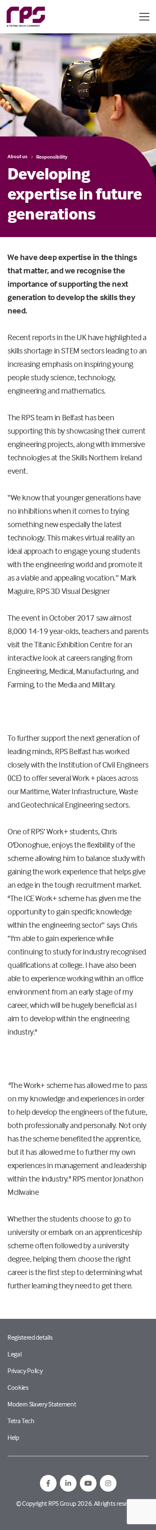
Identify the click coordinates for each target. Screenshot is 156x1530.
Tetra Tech (21, 1420)
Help (13, 1437)
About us (17, 156)
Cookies (18, 1387)
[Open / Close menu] (144, 16)
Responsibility (51, 157)
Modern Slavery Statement (41, 1404)
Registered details (29, 1337)
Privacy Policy (25, 1370)
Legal (14, 1354)
